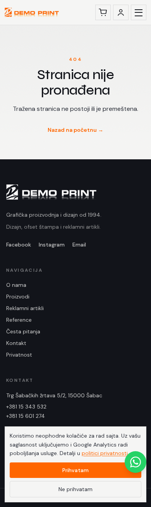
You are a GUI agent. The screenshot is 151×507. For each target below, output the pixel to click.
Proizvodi (17, 296)
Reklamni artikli (25, 308)
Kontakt (16, 343)
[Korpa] (103, 12)
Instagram (52, 244)
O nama (16, 284)
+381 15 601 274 (25, 415)
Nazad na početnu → (75, 129)
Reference (19, 319)
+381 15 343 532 (26, 406)
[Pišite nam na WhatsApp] (135, 462)
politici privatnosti (105, 453)
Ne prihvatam (75, 489)
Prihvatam (75, 470)
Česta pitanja (23, 331)
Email (79, 244)
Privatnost (19, 354)
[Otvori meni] (138, 12)
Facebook (18, 244)
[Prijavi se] (121, 12)
